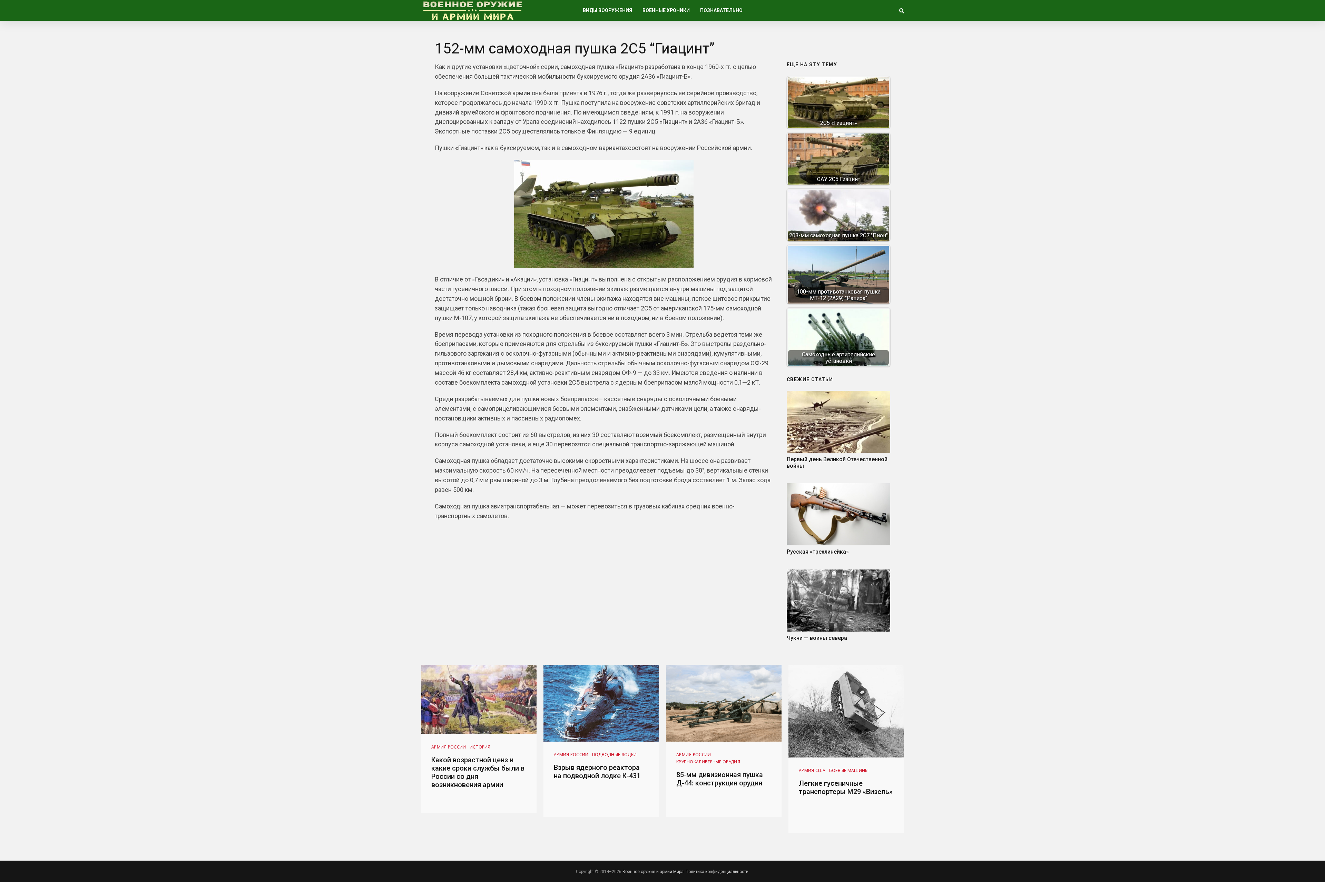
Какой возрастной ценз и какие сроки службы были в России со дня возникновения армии (477, 772)
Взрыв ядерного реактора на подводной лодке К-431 (597, 771)
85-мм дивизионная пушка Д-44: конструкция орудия (719, 779)
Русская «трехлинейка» (818, 551)
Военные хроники (666, 10)
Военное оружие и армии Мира (653, 871)
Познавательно (721, 10)
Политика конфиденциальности (717, 871)
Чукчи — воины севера (817, 638)
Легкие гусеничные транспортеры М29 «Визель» (846, 787)
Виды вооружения (607, 10)
